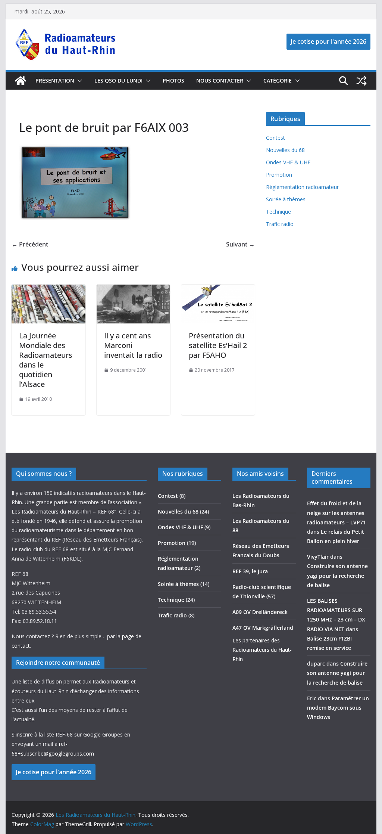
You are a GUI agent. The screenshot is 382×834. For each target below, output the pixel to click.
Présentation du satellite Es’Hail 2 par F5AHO (218, 345)
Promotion (279, 174)
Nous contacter (219, 80)
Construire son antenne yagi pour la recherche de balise (337, 575)
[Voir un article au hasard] (361, 81)
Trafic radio (280, 223)
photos (173, 80)
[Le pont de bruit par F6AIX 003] (75, 148)
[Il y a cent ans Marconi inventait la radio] (133, 290)
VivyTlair (318, 556)
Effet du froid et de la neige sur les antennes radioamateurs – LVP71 (336, 512)
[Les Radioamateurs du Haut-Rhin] (20, 81)
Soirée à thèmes (286, 199)
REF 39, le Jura (250, 571)
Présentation (54, 80)
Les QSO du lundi (118, 80)
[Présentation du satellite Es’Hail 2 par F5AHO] (218, 290)
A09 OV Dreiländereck (260, 612)
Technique (278, 211)
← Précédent (30, 244)
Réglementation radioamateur (302, 186)
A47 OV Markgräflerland (262, 627)
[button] (78, 80)
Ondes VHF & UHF (288, 162)
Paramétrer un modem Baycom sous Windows (338, 707)
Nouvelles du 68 (285, 150)
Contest (275, 137)
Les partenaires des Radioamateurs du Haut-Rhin (262, 650)
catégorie (277, 80)
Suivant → (240, 244)
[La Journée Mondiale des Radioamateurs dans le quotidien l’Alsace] (48, 290)
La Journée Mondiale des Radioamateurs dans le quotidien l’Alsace (45, 360)
